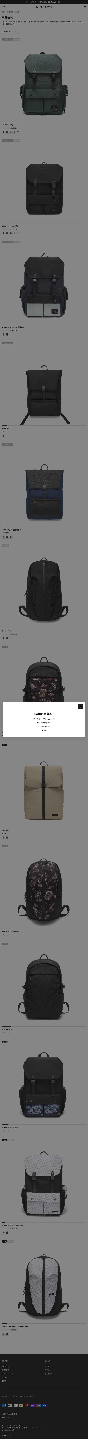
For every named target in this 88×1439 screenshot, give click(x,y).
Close (44, 730)
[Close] (80, 706)
